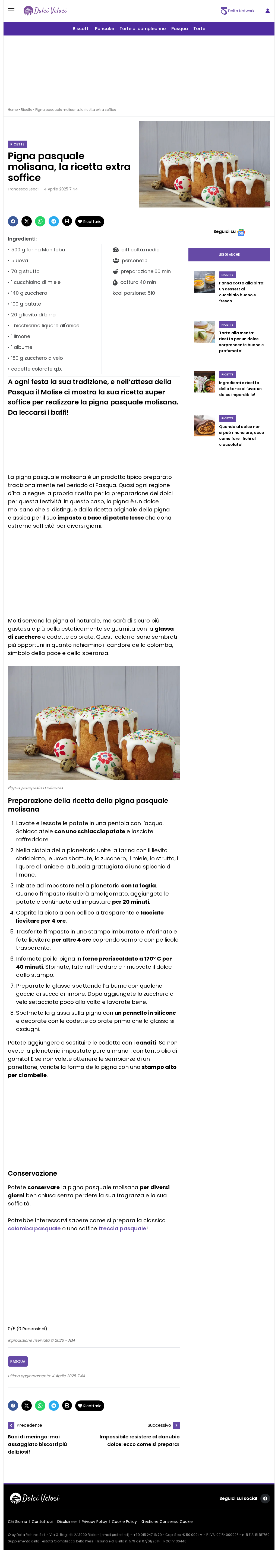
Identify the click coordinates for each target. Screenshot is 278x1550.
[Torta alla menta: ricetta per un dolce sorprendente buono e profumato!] (204, 342)
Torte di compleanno (142, 28)
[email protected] (114, 1534)
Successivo (159, 1425)
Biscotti (81, 28)
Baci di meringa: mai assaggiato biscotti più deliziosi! (37, 1444)
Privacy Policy (94, 1521)
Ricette (26, 109)
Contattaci (42, 1521)
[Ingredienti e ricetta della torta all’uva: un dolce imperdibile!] (204, 389)
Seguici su (224, 231)
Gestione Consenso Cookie (167, 1521)
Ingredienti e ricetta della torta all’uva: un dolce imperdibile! (240, 388)
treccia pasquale (122, 1228)
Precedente (29, 1425)
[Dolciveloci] (45, 10)
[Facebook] (13, 221)
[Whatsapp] (40, 221)
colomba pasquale (34, 1228)
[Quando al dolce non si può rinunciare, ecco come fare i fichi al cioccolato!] (204, 436)
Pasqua (179, 28)
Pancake (104, 28)
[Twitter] (26, 221)
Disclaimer (67, 1521)
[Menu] (14, 10)
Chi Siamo (17, 1521)
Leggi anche (229, 254)
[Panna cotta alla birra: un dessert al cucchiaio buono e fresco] (204, 292)
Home (13, 109)
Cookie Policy (124, 1521)
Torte (199, 28)
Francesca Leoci (23, 189)
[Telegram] (54, 221)
